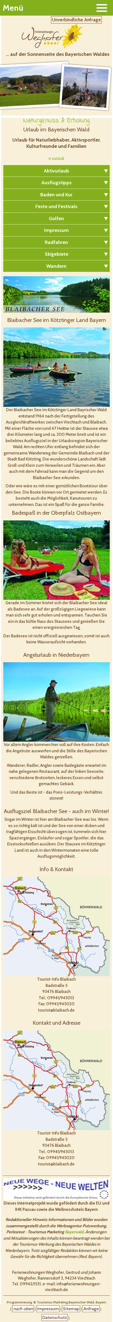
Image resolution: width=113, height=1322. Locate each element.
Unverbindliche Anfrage (76, 19)
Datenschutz (54, 1317)
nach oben (23, 1308)
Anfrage (91, 1308)
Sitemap (71, 1308)
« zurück (56, 158)
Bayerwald (74, 1231)
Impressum (48, 1308)
